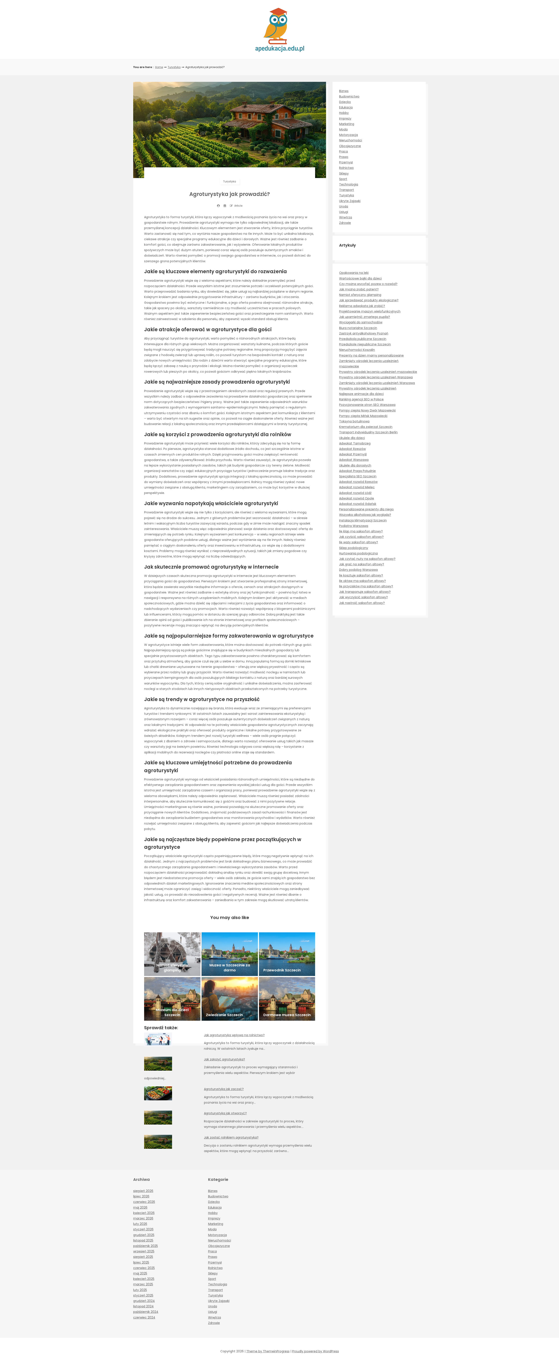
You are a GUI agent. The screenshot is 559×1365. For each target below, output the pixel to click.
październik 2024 (145, 1312)
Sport (343, 179)
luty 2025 (140, 1290)
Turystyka (174, 67)
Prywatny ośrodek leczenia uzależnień (367, 388)
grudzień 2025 (143, 1235)
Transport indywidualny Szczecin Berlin (368, 432)
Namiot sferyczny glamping (360, 295)
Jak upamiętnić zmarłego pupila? (364, 317)
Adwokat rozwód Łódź (355, 493)
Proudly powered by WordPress (315, 1351)
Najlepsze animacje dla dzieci (361, 394)
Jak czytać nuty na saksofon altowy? (367, 559)
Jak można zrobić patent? (359, 289)
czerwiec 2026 (144, 1202)
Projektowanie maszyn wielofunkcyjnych (369, 311)
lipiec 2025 (141, 1262)
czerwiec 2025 (144, 1268)
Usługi (343, 212)
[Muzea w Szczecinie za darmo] (230, 954)
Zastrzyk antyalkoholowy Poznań (363, 333)
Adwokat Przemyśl (353, 454)
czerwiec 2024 (144, 1317)
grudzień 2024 (144, 1301)
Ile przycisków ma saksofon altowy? (366, 586)
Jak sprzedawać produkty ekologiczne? (369, 300)
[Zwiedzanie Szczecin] (230, 999)
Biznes (344, 91)
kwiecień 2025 (143, 1279)
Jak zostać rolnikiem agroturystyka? (231, 1137)
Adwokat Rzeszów (352, 449)
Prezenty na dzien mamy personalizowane (371, 355)
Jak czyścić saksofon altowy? (361, 537)
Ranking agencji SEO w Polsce (361, 399)
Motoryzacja (348, 135)
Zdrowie (345, 223)
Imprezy (345, 118)
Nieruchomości (350, 140)
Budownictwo (349, 96)
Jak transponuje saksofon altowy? (365, 592)
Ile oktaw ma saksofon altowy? (362, 581)
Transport (346, 190)
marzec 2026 (143, 1218)
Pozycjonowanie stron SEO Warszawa (367, 405)
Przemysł (346, 162)
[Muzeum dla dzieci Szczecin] (172, 999)
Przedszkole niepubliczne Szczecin (365, 344)
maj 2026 (140, 1207)
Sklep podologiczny (353, 548)
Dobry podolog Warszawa (358, 570)
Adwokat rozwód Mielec (357, 487)
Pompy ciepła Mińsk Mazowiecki (363, 416)
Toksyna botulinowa (354, 421)
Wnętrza (345, 217)
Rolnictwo (346, 168)
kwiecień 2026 (144, 1213)
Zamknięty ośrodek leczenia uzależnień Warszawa (377, 383)
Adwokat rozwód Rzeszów (358, 482)
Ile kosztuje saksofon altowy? (361, 575)
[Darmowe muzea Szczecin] (287, 999)
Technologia (348, 184)
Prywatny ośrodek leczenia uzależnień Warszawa (376, 377)
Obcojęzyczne (350, 146)
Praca (343, 151)
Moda (343, 129)
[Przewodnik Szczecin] (287, 954)
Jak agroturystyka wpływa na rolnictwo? (234, 1035)
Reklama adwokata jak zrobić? (362, 306)
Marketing (346, 124)
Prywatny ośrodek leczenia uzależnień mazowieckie (378, 372)
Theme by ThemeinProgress (268, 1351)
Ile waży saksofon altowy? (358, 542)
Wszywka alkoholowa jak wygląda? (365, 515)
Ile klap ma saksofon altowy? (361, 531)
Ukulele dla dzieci (352, 438)
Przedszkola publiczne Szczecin (362, 339)
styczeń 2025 (143, 1295)
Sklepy (344, 173)
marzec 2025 (143, 1284)
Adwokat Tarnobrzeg (355, 443)
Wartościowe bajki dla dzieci (360, 278)
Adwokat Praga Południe (357, 471)
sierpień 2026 (143, 1191)
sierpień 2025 (143, 1257)
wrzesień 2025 (143, 1251)
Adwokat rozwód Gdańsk (357, 504)
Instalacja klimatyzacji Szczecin (363, 520)
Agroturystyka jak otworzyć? (225, 1113)
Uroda (343, 206)
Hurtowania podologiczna (358, 553)
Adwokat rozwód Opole (356, 498)
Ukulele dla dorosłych (355, 465)
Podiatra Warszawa (353, 526)
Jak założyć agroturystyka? (224, 1059)
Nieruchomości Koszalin (357, 350)
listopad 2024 (143, 1306)
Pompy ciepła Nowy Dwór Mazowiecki (367, 410)
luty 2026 (140, 1224)
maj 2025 (140, 1273)
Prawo (343, 157)
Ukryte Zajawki (350, 201)
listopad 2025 (143, 1240)
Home (159, 67)
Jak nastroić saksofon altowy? (362, 603)
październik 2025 (145, 1246)
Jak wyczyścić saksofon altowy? (363, 597)
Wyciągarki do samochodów (360, 322)
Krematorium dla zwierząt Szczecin (365, 427)
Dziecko (345, 102)
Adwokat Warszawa (354, 460)
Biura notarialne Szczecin (358, 328)
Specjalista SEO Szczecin (357, 476)
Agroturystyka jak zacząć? (224, 1089)
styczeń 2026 (143, 1229)
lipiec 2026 (141, 1196)
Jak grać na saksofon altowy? (361, 564)
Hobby (344, 113)
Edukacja (346, 107)
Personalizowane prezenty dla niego (366, 509)
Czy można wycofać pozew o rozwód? (368, 284)
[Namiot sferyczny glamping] (172, 954)
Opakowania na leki (354, 273)
